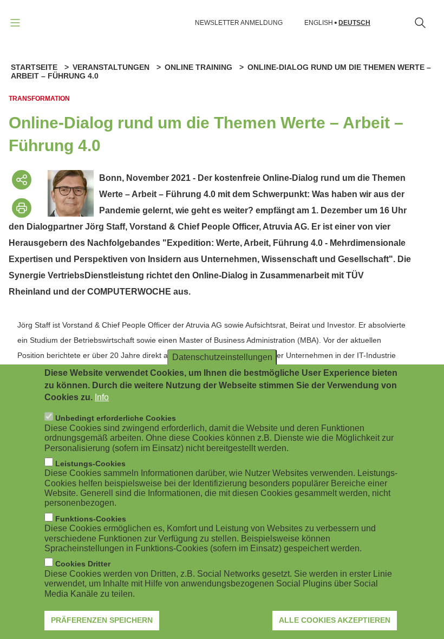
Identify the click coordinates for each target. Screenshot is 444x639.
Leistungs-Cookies (90, 463)
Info (102, 397)
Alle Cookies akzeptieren (334, 620)
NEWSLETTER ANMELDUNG (239, 23)
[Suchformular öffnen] (420, 22)
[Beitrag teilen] (21, 180)
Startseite (34, 67)
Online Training (198, 67)
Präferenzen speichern (102, 620)
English (318, 23)
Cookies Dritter (82, 563)
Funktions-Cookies (90, 518)
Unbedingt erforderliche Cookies (115, 418)
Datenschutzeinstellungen (222, 357)
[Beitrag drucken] (21, 208)
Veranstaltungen (111, 67)
